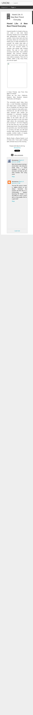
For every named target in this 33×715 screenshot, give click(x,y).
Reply (13, 176)
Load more (17, 231)
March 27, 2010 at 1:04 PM (18, 161)
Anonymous (17, 148)
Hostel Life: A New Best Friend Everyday (17, 17)
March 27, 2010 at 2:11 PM (18, 182)
